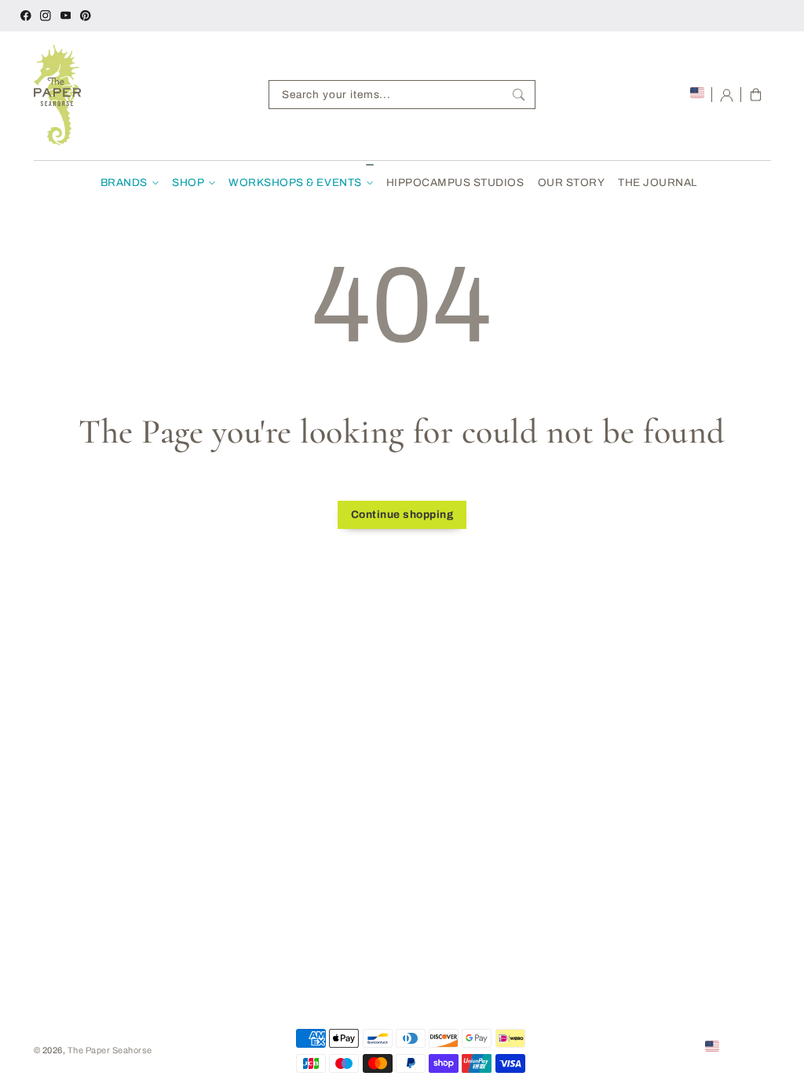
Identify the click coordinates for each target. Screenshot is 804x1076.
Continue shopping (402, 514)
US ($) (736, 1045)
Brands (124, 182)
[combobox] (402, 94)
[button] (755, 94)
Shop (188, 182)
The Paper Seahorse (110, 1050)
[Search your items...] (518, 95)
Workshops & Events (294, 182)
